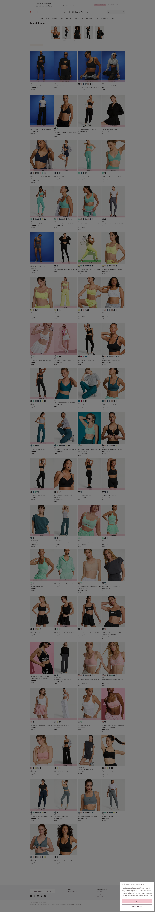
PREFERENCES (137, 906)
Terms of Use (148, 895)
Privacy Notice (139, 895)
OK (137, 901)
